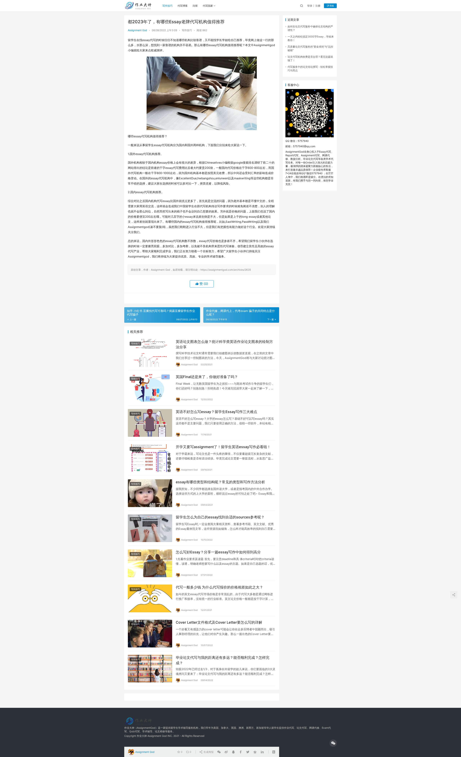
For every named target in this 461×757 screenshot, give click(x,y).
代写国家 (208, 5)
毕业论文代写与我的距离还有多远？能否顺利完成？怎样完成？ (222, 660)
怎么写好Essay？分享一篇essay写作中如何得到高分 (218, 552)
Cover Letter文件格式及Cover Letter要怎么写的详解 (219, 622)
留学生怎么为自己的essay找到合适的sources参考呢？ (220, 517)
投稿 (331, 5)
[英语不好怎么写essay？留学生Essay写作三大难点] (150, 423)
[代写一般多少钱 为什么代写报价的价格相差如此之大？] (150, 598)
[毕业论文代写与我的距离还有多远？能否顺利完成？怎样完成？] (150, 669)
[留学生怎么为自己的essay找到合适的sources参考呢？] (150, 528)
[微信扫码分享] (219, 752)
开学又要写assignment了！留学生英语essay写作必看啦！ (223, 447)
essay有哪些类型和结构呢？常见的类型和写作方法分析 (220, 482)
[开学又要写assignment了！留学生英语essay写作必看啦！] (150, 458)
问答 (195, 5)
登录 (309, 5)
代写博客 (183, 5)
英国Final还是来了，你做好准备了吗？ (207, 377)
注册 (317, 5)
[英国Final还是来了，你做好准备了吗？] (150, 388)
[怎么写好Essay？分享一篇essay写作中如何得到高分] (150, 563)
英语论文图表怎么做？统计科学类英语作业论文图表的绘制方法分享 (224, 344)
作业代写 (289, 727)
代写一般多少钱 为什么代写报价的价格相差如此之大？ (219, 587)
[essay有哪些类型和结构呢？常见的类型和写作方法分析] (150, 493)
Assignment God (137, 30)
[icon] (333, 743)
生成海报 (208, 751)
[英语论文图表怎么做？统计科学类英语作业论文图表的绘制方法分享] (150, 353)
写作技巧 (167, 5)
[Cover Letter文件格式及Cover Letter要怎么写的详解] (150, 633)
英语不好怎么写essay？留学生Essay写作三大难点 (216, 412)
